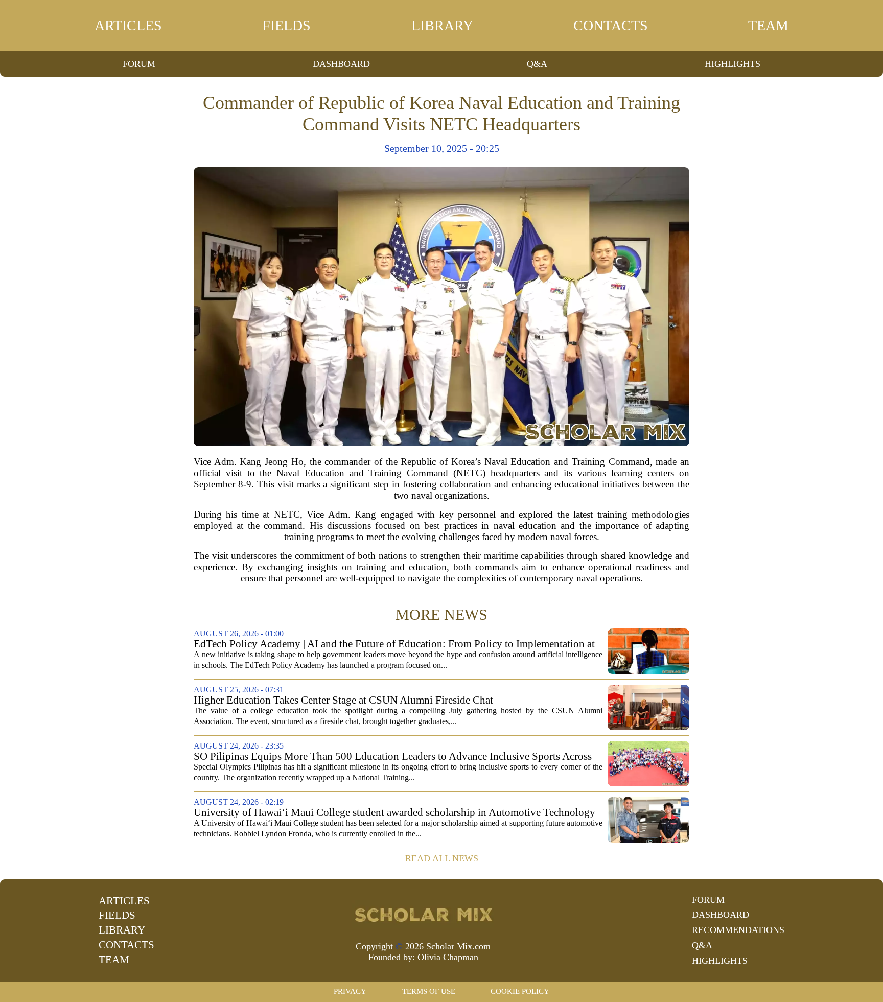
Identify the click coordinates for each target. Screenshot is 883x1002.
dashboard (341, 64)
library (442, 25)
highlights (732, 64)
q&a (537, 64)
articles (128, 25)
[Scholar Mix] (423, 914)
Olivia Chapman (447, 957)
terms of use (428, 991)
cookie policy (520, 991)
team (768, 25)
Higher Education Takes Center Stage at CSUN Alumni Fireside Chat (343, 700)
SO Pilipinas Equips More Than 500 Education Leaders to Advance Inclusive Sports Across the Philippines (393, 756)
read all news (441, 858)
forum (139, 64)
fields (286, 25)
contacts (610, 25)
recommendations (738, 930)
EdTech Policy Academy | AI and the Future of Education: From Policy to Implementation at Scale (394, 644)
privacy (350, 991)
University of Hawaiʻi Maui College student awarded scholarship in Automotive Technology (394, 812)
